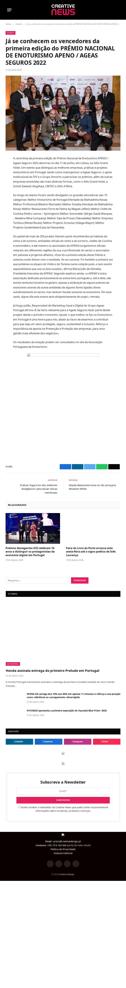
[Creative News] (63, 10)
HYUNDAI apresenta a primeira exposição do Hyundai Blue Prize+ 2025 (67, 710)
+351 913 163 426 (56, 845)
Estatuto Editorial (63, 853)
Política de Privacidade (63, 849)
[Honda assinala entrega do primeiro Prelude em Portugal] (63, 633)
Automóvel (13, 664)
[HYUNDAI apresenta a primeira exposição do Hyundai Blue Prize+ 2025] (15, 715)
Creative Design (66, 874)
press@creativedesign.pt (67, 841)
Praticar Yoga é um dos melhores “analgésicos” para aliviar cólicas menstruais (38, 488)
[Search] (117, 10)
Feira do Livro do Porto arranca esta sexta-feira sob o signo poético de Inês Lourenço (91, 551)
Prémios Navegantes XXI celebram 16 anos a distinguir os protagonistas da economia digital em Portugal (30, 551)
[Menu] (9, 10)
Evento (10, 33)
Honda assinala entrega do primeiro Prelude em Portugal (52, 670)
